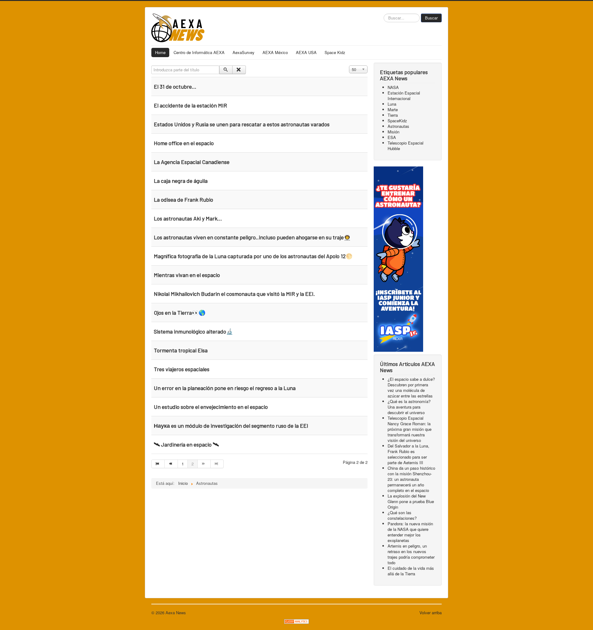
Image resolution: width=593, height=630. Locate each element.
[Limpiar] (239, 69)
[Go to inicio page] (158, 464)
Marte (393, 109)
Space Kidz (335, 52)
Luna (392, 104)
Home (160, 52)
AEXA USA (306, 52)
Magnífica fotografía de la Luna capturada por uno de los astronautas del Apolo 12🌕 (253, 256)
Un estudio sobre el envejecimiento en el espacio (211, 406)
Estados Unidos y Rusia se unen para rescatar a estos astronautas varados (242, 124)
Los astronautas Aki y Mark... (188, 218)
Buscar (431, 18)
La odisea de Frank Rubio (183, 199)
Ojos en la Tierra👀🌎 (179, 312)
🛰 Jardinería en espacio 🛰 (186, 444)
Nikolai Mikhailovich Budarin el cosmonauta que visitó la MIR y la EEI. (234, 293)
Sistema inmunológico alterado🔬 (193, 331)
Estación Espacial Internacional (404, 95)
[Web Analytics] (296, 621)
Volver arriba (430, 612)
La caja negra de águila (181, 180)
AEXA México (275, 52)
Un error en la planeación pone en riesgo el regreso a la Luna (225, 387)
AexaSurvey (243, 52)
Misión (393, 132)
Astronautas (398, 126)
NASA (393, 87)
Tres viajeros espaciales (181, 369)
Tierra (393, 115)
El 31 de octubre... (175, 86)
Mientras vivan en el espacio (187, 274)
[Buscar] (226, 69)
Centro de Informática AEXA (199, 52)
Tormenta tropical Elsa (181, 350)
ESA (392, 137)
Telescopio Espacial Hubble (405, 145)
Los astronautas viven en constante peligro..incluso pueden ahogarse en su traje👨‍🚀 (252, 237)
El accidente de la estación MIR (190, 105)
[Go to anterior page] (171, 464)
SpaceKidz (397, 121)
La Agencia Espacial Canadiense (191, 161)
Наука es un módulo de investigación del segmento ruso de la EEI (231, 425)
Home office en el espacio (184, 143)
